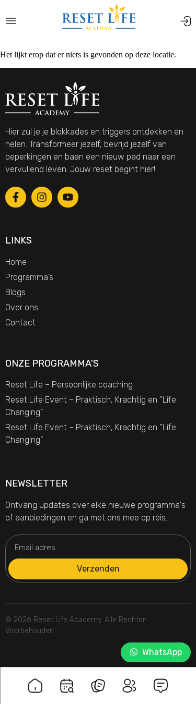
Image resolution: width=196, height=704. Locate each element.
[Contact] (161, 679)
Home (16, 262)
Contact (20, 322)
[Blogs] (98, 679)
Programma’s (29, 277)
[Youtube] (67, 197)
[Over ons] (129, 679)
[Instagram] (41, 197)
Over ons (21, 307)
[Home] (35, 679)
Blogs (15, 292)
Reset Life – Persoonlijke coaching (69, 385)
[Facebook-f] (15, 197)
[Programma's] (67, 679)
